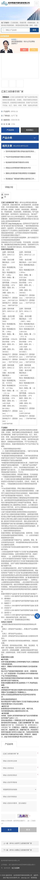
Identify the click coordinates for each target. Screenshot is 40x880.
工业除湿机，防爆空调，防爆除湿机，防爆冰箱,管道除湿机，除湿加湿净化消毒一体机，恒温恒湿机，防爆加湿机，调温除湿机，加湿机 (20, 25)
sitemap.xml (25, 878)
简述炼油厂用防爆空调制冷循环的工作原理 (21, 179)
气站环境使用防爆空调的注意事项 (18, 157)
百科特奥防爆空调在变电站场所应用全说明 (21, 151)
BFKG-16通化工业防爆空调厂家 (21, 850)
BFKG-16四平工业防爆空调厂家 (21, 843)
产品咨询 (10, 130)
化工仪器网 (15, 868)
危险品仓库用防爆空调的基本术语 (18, 168)
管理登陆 (34, 878)
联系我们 (29, 130)
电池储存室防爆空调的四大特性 (17, 162)
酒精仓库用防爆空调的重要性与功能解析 (21, 173)
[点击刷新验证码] (23, 816)
